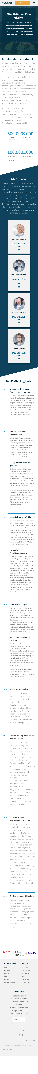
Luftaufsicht (26, 979)
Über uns (7, 976)
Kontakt (25, 967)
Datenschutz (26, 970)
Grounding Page (8, 1049)
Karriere (7, 970)
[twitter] (31, 1040)
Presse (6, 973)
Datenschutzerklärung (18, 1030)
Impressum (26, 973)
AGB (23, 976)
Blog (6, 967)
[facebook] (24, 1040)
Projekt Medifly (9, 982)
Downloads (26, 982)
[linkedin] (19, 249)
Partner (7, 979)
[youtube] (34, 1040)
